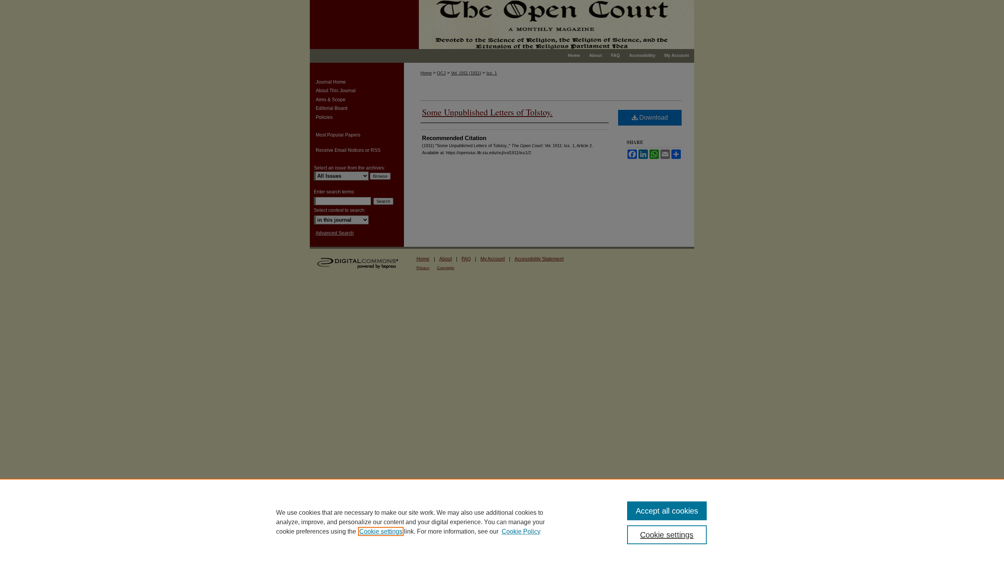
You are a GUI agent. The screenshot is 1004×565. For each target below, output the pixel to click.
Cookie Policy (521, 531)
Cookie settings (380, 531)
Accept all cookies (667, 511)
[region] (502, 522)
